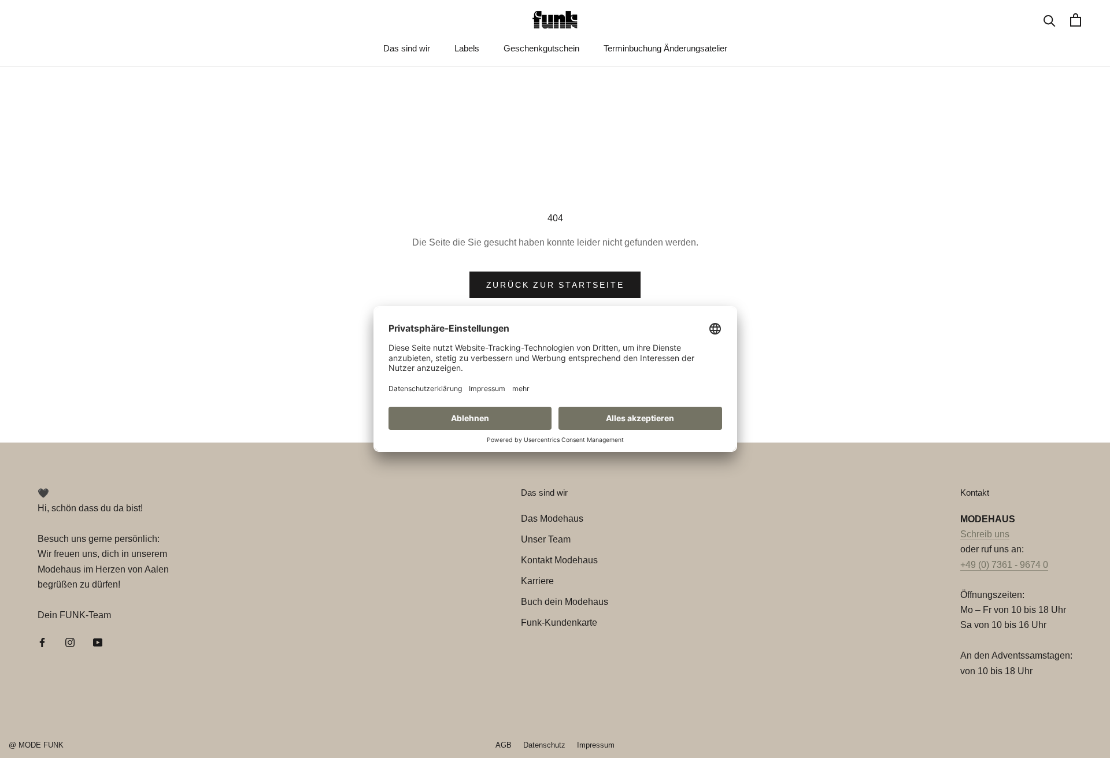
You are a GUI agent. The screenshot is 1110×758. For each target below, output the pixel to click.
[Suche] (1050, 20)
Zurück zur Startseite (555, 284)
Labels (466, 48)
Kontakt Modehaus (559, 560)
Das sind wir (406, 48)
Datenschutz (544, 745)
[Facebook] (42, 641)
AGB (503, 745)
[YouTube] (97, 641)
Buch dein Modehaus (564, 602)
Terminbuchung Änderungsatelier (665, 48)
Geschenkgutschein (541, 48)
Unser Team (546, 539)
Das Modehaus (552, 518)
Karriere (537, 581)
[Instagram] (70, 641)
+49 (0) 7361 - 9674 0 (1004, 565)
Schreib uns (984, 534)
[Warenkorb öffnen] (1075, 20)
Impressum (596, 745)
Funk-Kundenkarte (559, 622)
